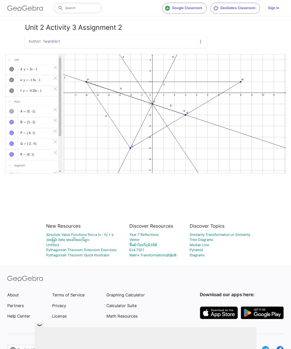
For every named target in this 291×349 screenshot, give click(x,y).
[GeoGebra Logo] (25, 8)
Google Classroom (187, 8)
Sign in (273, 8)
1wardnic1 (51, 41)
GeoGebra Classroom (237, 8)
